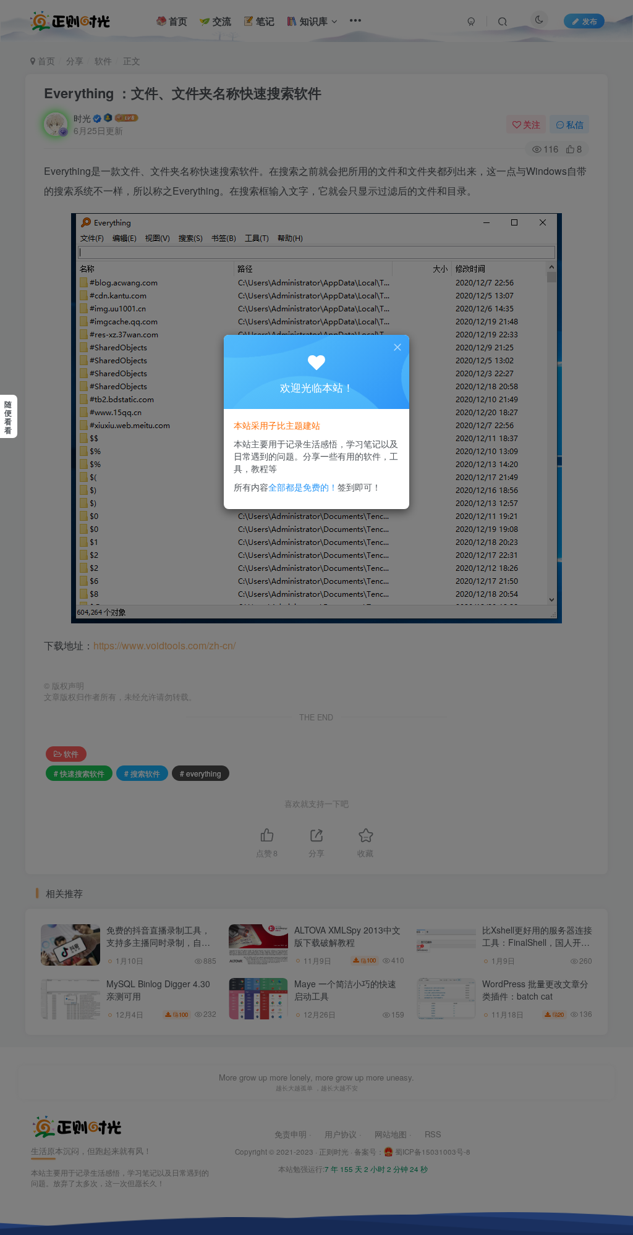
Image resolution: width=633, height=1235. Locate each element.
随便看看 (8, 417)
